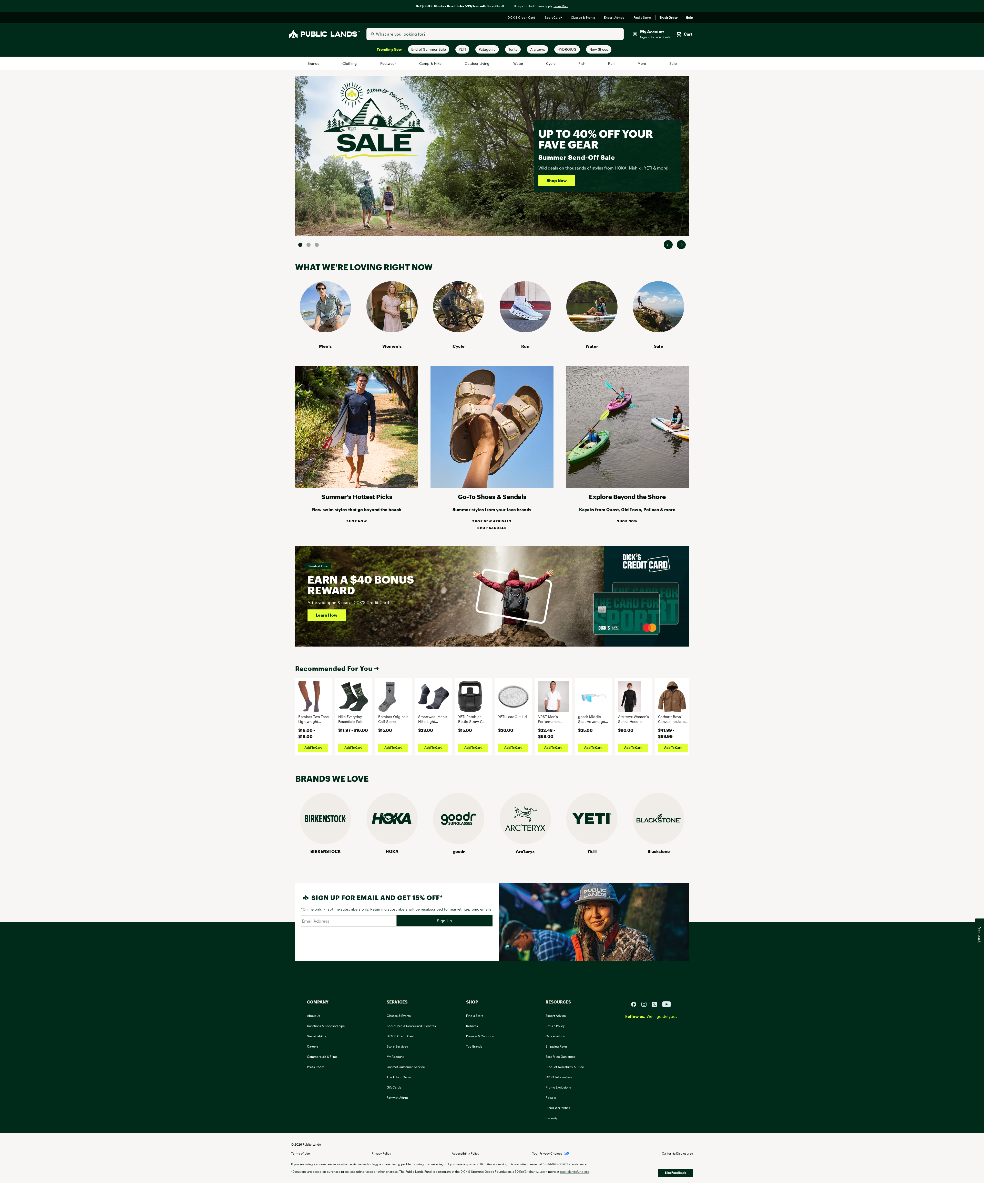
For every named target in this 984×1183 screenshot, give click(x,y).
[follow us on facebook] (636, 1003)
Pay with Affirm (397, 1097)
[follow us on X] (656, 1003)
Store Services (397, 1046)
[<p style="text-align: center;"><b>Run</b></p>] (525, 330)
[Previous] (668, 244)
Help (689, 18)
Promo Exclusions (558, 1087)
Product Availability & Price (565, 1067)
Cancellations (555, 1036)
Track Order (669, 18)
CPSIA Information (559, 1077)
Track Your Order (399, 1077)
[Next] (681, 244)
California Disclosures (677, 1153)
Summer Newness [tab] (317, 245)
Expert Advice (614, 18)
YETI (592, 851)
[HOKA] (392, 842)
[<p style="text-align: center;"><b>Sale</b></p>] (658, 330)
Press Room (315, 1067)
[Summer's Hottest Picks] (356, 486)
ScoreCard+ (554, 18)
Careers (313, 1046)
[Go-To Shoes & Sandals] (492, 486)
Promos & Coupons (480, 1036)
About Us (313, 1015)
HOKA (392, 851)
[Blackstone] (658, 842)
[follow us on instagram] (646, 1003)
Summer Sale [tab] (300, 245)
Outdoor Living (478, 63)
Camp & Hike (430, 63)
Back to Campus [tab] (308, 245)
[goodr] (458, 842)
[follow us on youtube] (666, 1003)
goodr (459, 851)
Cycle (551, 63)
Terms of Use (300, 1153)
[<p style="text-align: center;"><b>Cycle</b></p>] (458, 330)
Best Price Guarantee (561, 1056)
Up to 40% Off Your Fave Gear (595, 139)
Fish (582, 63)
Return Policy (555, 1026)
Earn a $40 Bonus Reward (361, 584)
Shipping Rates (557, 1046)
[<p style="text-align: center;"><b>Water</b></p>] (592, 330)
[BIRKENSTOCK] (325, 842)
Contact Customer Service (406, 1067)
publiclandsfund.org (574, 1171)
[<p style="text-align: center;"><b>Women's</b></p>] (392, 330)
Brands (314, 63)
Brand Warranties (558, 1108)
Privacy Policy (381, 1153)
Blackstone (659, 851)
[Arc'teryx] (525, 842)
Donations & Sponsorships (326, 1026)
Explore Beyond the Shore (627, 496)
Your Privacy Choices (547, 1153)
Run (611, 63)
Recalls (551, 1097)
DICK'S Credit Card (522, 18)
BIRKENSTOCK (325, 851)
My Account (395, 1056)
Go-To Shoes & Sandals (492, 496)
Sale (673, 63)
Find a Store (642, 18)
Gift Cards (394, 1087)
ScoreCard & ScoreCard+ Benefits (411, 1026)
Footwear (388, 63)
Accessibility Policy (465, 1153)
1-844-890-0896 (554, 1164)
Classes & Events (583, 18)
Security (552, 1118)
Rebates (472, 1026)
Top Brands (474, 1046)
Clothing (350, 63)
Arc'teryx (525, 851)
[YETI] (592, 842)
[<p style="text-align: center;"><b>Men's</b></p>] (325, 330)
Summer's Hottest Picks (356, 496)
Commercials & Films (322, 1056)
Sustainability (316, 1036)
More (642, 63)
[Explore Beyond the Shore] (627, 486)
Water (518, 63)
